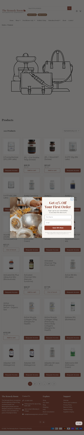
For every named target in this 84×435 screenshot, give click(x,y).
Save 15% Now (58, 228)
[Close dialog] (71, 199)
